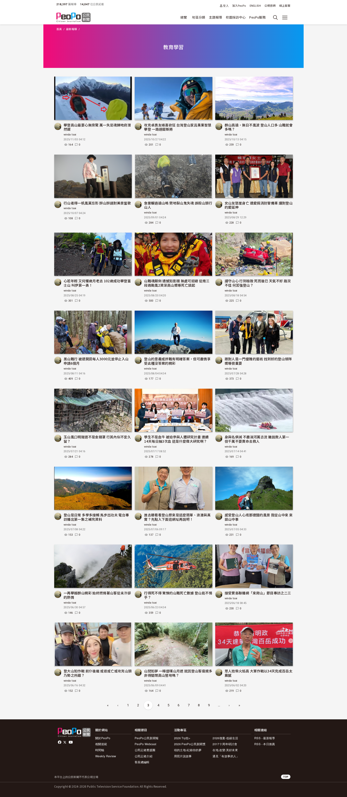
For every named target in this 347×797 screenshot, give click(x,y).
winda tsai (70, 134)
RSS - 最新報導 (264, 738)
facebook (60, 742)
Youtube (71, 742)
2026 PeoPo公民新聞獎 (189, 744)
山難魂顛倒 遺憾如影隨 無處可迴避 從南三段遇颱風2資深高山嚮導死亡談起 (176, 283)
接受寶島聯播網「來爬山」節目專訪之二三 (258, 592)
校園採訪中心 (236, 17)
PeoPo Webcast (145, 744)
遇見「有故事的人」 (226, 756)
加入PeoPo (239, 5)
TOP (285, 776)
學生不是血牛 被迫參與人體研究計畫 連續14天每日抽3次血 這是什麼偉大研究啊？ (176, 439)
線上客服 (284, 5)
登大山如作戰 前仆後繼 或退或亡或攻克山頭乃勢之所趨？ (98, 673)
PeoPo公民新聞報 (147, 738)
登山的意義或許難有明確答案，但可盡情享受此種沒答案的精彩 (177, 361)
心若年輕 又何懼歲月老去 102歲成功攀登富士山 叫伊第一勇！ (97, 283)
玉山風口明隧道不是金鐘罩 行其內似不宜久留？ (97, 439)
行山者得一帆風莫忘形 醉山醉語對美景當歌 (97, 202)
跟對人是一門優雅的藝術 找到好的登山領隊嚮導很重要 (258, 361)
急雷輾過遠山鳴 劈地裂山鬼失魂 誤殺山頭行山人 (178, 205)
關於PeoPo (102, 738)
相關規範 (101, 744)
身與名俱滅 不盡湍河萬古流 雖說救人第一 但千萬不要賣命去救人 (257, 439)
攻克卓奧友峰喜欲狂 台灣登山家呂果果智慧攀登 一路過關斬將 (177, 127)
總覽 (183, 17)
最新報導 (71, 29)
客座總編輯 (142, 762)
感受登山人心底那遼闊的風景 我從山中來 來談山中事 (259, 517)
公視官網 (269, 5)
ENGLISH (255, 5)
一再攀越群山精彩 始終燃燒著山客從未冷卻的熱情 (97, 595)
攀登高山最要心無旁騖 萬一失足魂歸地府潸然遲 (97, 127)
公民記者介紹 (143, 756)
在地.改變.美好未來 (225, 750)
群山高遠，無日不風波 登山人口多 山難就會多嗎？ (259, 127)
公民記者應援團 (145, 750)
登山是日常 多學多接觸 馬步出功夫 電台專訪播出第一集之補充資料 (96, 517)
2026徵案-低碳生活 (225, 738)
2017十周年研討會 (225, 744)
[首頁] (73, 17)
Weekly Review (105, 756)
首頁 (59, 29)
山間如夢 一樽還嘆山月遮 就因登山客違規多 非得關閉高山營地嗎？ (178, 673)
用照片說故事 (183, 756)
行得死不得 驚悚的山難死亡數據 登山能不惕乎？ (178, 595)
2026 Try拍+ (182, 738)
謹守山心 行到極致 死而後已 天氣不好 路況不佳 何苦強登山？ (258, 283)
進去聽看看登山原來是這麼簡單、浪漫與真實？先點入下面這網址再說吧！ (177, 517)
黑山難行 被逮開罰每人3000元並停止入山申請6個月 (96, 361)
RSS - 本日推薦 (264, 744)
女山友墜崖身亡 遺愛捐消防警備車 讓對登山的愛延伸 (259, 205)
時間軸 (99, 750)
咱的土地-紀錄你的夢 (188, 750)
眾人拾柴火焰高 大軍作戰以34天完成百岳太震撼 (259, 673)
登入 (226, 5)
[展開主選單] (284, 17)
